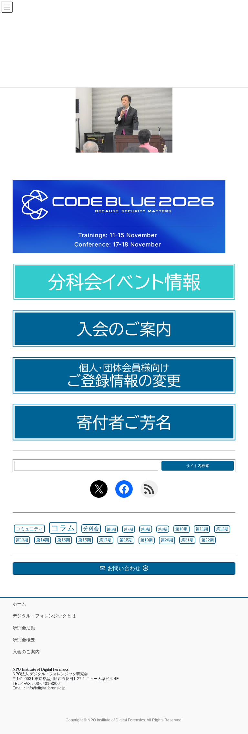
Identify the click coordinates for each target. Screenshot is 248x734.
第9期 (162, 529)
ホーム (19, 603)
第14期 (42, 540)
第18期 (125, 540)
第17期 (105, 540)
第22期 (208, 540)
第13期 (22, 540)
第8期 (145, 529)
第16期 (84, 539)
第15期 (63, 539)
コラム (63, 527)
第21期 (187, 540)
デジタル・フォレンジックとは (44, 615)
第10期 (181, 529)
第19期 (146, 540)
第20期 (167, 540)
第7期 (128, 529)
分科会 (91, 528)
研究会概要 (24, 639)
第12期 (222, 529)
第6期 (111, 529)
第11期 (202, 529)
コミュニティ (29, 528)
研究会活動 (24, 627)
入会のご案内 (26, 651)
